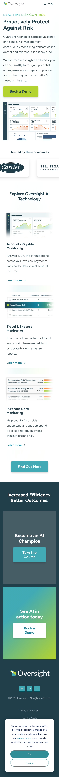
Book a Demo (21, 91)
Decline (29, 762)
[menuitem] (22, 688)
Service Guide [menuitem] (29, 718)
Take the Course (29, 554)
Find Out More (29, 466)
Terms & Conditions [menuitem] (30, 710)
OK (29, 754)
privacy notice (24, 737)
